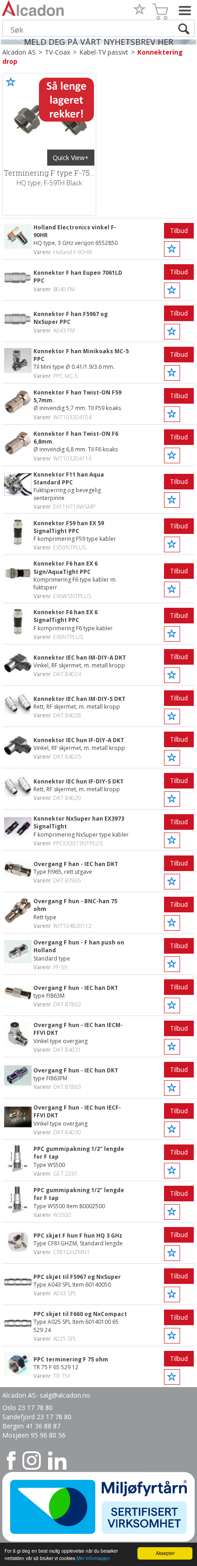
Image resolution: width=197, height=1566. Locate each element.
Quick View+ (71, 157)
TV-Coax (57, 52)
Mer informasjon (93, 1558)
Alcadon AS (19, 52)
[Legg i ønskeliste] (11, 81)
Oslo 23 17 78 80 (27, 1407)
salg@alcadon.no (65, 1395)
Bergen (14, 1426)
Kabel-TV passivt (103, 52)
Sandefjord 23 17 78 (33, 1416)
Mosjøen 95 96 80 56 (34, 1435)
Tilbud (179, 230)
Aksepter (165, 1552)
